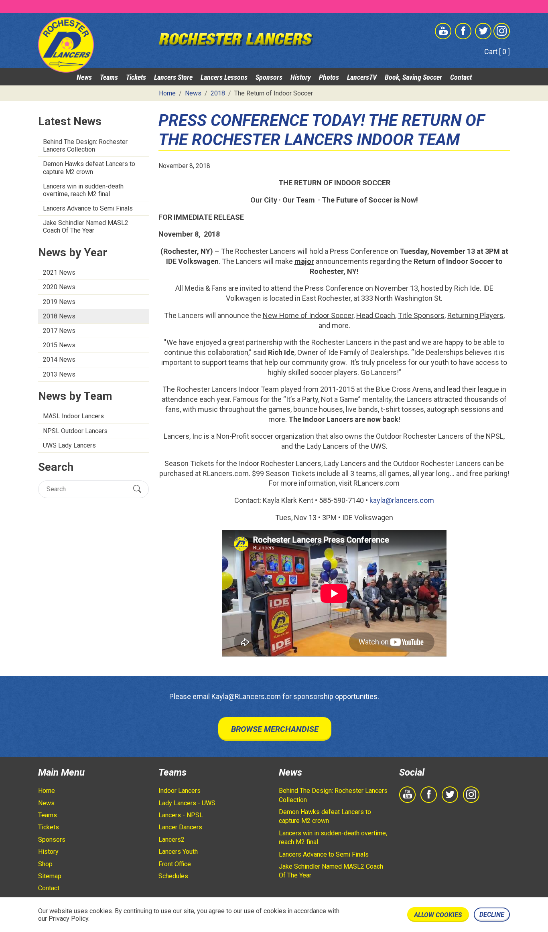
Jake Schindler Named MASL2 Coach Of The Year (85, 226)
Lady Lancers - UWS (186, 803)
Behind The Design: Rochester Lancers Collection (85, 145)
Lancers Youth (178, 851)
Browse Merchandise (275, 729)
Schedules (173, 876)
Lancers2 (171, 839)
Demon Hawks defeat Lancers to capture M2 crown (89, 167)
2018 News (59, 316)
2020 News (59, 287)
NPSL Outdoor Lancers (75, 431)
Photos (329, 77)
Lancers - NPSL (180, 815)
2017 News (59, 330)
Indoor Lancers (179, 790)
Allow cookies (438, 915)
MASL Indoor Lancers (73, 416)
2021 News (59, 272)
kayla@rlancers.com (401, 500)
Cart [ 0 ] (497, 51)
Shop (45, 864)
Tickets (136, 77)
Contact (461, 77)
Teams (109, 77)
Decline (491, 914)
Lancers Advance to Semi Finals (88, 208)
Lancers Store (173, 77)
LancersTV (362, 77)
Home (46, 790)
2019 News (59, 302)
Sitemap (49, 876)
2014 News (59, 359)
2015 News (59, 345)
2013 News (59, 374)
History (300, 77)
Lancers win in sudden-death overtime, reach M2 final (83, 190)
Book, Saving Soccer (413, 77)
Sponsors (269, 77)
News (84, 77)
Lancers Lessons (224, 77)
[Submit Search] (137, 489)
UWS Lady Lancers (69, 445)
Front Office (174, 864)
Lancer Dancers (180, 827)
